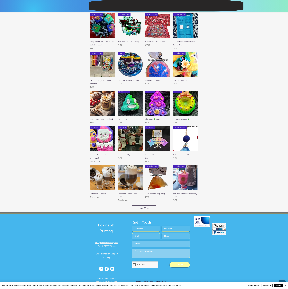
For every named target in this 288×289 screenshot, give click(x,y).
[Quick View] (157, 64)
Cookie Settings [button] (254, 285)
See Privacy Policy (174, 285)
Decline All (267, 285)
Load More (144, 208)
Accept (278, 285)
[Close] (285, 285)
